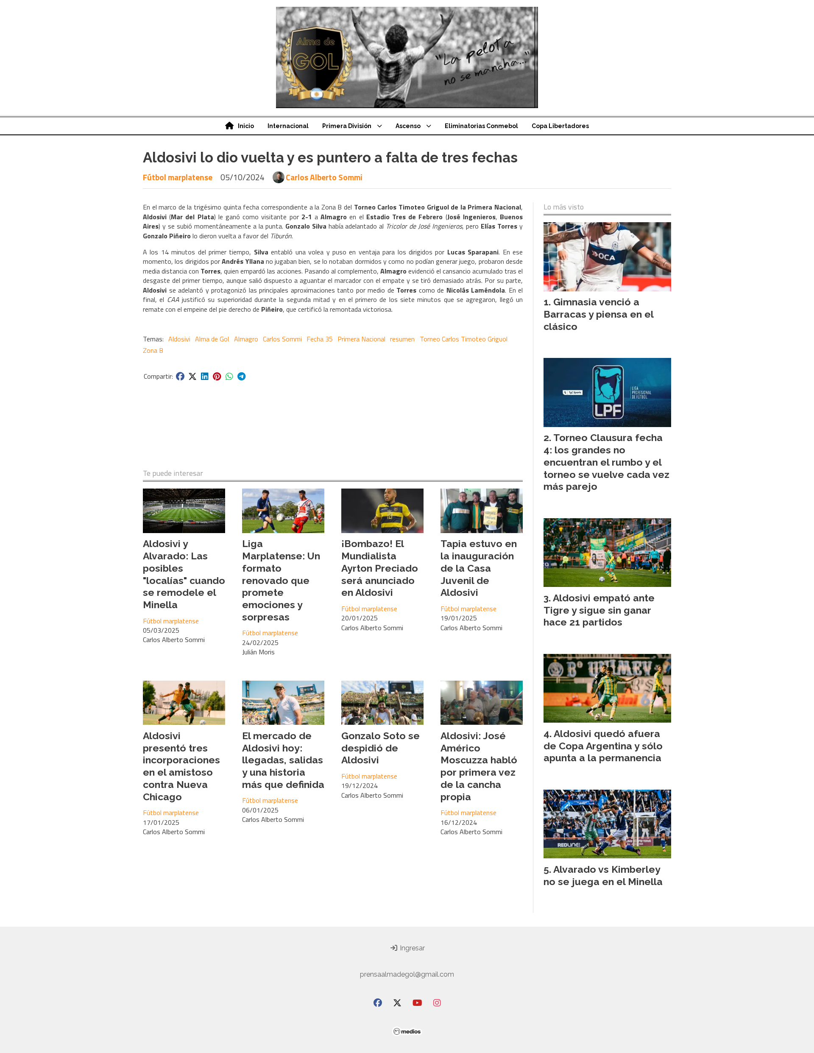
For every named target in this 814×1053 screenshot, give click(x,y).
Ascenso (408, 126)
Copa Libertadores (560, 126)
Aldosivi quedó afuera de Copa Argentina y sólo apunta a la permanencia (603, 746)
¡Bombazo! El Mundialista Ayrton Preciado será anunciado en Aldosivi (379, 568)
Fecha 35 (320, 339)
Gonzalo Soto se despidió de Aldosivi (380, 748)
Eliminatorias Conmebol (481, 126)
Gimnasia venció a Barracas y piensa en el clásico (598, 314)
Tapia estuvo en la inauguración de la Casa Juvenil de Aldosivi (478, 568)
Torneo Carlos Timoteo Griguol (463, 339)
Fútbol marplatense (177, 177)
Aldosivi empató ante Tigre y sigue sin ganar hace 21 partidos (599, 610)
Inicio (246, 126)
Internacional (288, 126)
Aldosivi (179, 339)
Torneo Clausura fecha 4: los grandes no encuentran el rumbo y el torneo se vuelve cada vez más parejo (606, 462)
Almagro (246, 339)
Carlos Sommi (282, 339)
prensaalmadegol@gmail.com (407, 974)
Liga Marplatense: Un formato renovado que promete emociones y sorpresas (281, 580)
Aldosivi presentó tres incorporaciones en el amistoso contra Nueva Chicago (181, 766)
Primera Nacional (361, 339)
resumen (402, 339)
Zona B (153, 350)
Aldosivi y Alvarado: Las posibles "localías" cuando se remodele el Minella (184, 574)
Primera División (346, 126)
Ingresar (411, 948)
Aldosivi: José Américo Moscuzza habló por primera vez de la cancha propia (478, 766)
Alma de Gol (212, 339)
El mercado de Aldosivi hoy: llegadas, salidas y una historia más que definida (283, 760)
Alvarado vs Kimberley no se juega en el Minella (603, 875)
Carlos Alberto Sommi (324, 177)
